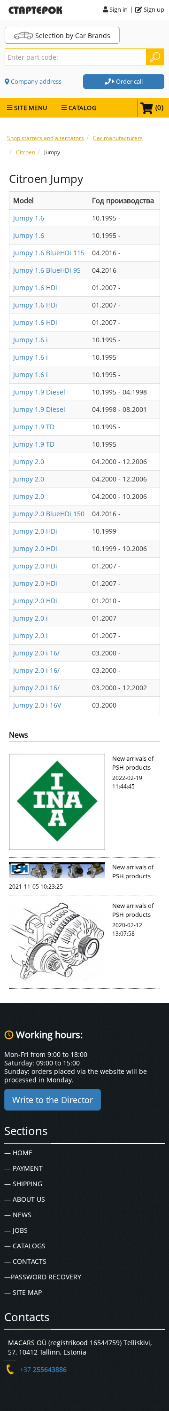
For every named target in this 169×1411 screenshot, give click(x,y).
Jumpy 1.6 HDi (35, 287)
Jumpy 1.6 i (30, 339)
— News (17, 1214)
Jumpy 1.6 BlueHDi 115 (48, 252)
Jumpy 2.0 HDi (35, 531)
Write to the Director (52, 1099)
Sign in (118, 9)
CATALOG (81, 107)
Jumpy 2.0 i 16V (37, 705)
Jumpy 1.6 (28, 217)
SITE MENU (30, 107)
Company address (35, 81)
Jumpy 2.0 (28, 461)
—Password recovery (42, 1276)
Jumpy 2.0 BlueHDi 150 (48, 513)
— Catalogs (25, 1245)
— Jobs (16, 1230)
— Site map (23, 1292)
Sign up (153, 9)
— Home (18, 1152)
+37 (43, 1369)
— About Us (24, 1199)
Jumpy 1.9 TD (33, 426)
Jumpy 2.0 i (30, 618)
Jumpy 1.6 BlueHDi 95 (47, 270)
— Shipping (23, 1183)
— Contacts (25, 1261)
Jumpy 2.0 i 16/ (36, 652)
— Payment (23, 1168)
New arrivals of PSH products (133, 763)
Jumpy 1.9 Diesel (39, 391)
